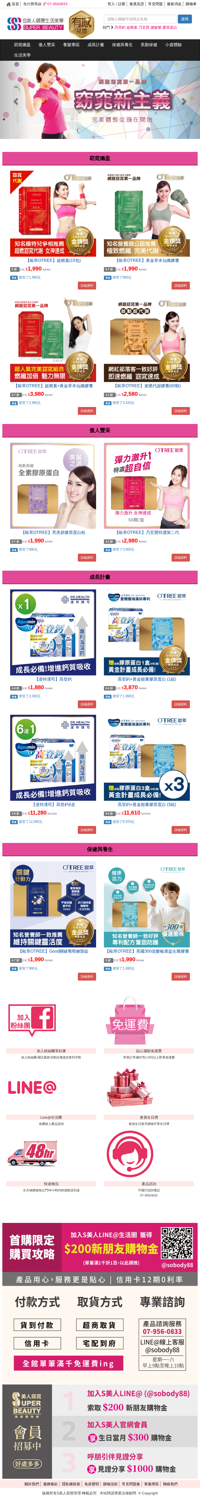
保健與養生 (122, 44)
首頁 (15, 4)
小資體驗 (173, 44)
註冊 (121, 4)
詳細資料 (87, 285)
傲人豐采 (47, 44)
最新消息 (174, 4)
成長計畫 (96, 44)
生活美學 (22, 55)
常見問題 (155, 4)
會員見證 (136, 4)
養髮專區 (71, 44)
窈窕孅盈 (22, 44)
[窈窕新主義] (100, 100)
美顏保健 (149, 44)
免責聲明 (91, 1484)
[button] (15, 100)
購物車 (191, 4)
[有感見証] (81, 23)
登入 (111, 4)
